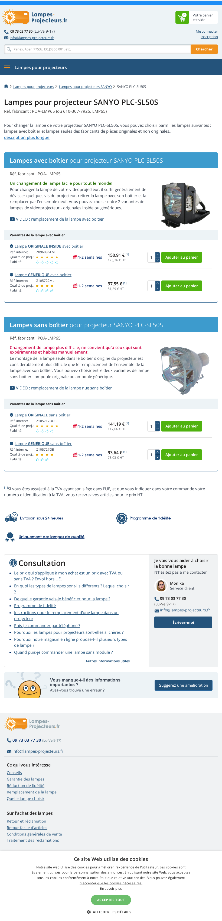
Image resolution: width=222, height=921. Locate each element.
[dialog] (111, 886)
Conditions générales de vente (34, 834)
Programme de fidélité (35, 605)
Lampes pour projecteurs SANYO (85, 86)
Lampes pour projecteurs (33, 86)
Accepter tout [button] (111, 900)
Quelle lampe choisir (25, 798)
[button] (111, 912)
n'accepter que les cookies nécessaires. (111, 883)
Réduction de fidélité (25, 785)
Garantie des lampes (25, 779)
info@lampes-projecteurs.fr (32, 37)
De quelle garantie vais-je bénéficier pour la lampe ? (62, 598)
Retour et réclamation (26, 821)
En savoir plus (111, 888)
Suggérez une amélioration (183, 685)
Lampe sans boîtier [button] (42, 414)
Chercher (204, 49)
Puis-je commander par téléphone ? (47, 625)
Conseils (14, 772)
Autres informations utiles (108, 661)
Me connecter (207, 31)
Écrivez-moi (183, 622)
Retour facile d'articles (27, 827)
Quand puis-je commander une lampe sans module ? (63, 652)
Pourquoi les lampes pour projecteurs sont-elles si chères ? (68, 632)
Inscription (209, 36)
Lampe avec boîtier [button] (49, 246)
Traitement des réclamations (33, 840)
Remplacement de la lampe (32, 792)
